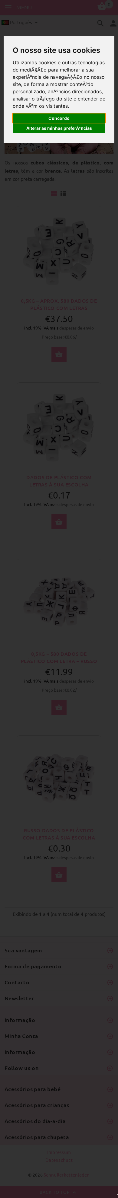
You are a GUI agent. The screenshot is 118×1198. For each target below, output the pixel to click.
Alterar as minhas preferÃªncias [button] (59, 128)
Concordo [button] (59, 118)
